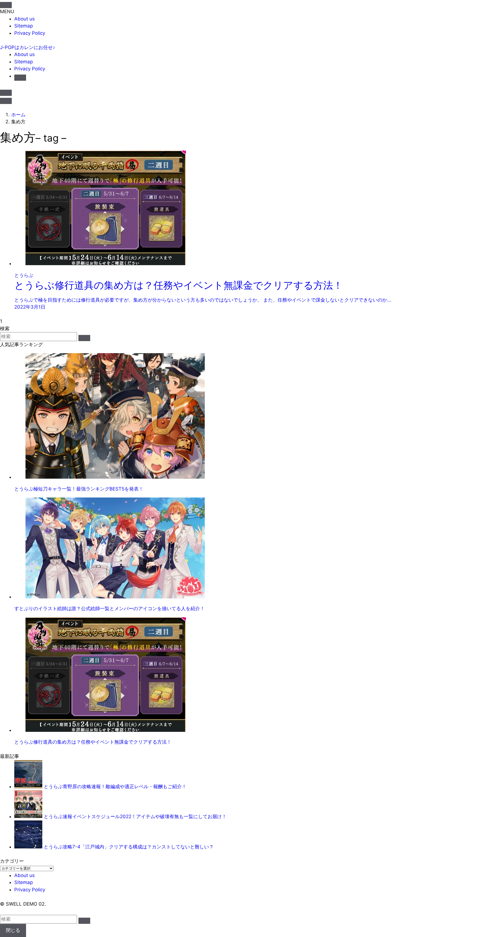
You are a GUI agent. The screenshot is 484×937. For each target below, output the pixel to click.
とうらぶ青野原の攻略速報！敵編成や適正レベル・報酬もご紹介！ (115, 786)
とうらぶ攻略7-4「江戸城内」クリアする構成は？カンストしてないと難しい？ (129, 847)
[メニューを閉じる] (6, 5)
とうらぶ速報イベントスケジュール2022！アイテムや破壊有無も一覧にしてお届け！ (135, 816)
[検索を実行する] (84, 338)
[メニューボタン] (6, 101)
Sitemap (23, 26)
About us (24, 19)
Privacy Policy (29, 33)
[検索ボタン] (20, 78)
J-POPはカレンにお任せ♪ (27, 47)
